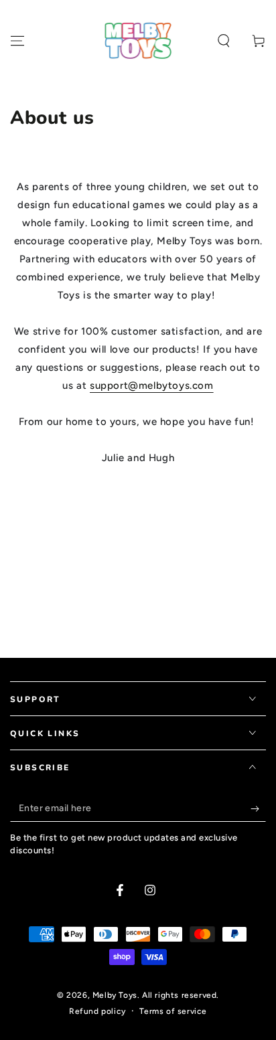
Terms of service (173, 1011)
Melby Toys (114, 995)
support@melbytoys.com (152, 385)
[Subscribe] (258, 808)
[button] (223, 40)
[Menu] (17, 40)
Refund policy (97, 1011)
